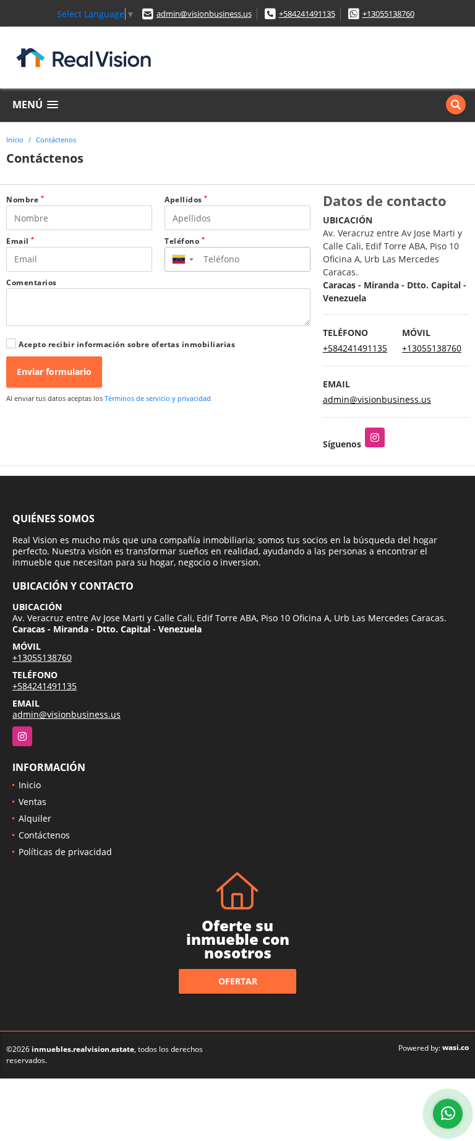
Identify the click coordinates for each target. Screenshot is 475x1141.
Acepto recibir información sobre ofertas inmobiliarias (127, 344)
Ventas (32, 801)
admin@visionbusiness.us (204, 13)
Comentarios (31, 282)
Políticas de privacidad (65, 852)
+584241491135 (307, 13)
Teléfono (185, 241)
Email (20, 241)
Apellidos (186, 199)
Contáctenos (56, 139)
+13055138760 (388, 13)
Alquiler (35, 818)
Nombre (25, 199)
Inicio (15, 139)
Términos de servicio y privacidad (158, 398)
